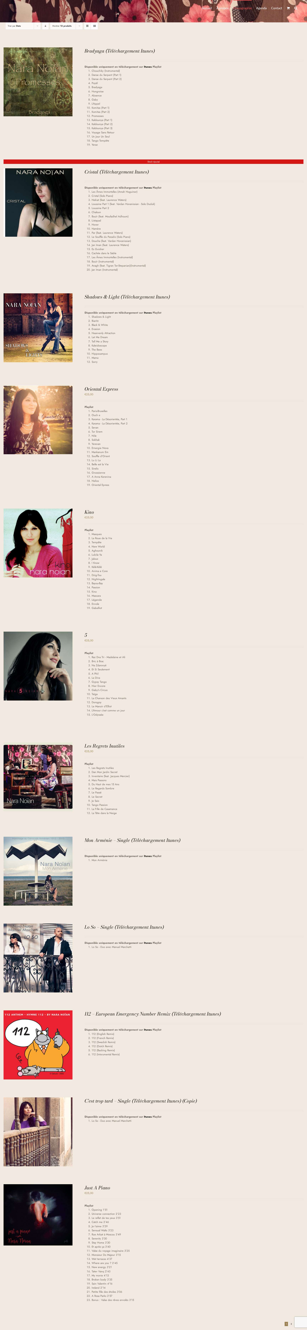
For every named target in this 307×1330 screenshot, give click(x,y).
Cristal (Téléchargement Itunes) (117, 171)
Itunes (148, 67)
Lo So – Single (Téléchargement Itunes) (124, 927)
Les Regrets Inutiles (105, 745)
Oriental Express (101, 389)
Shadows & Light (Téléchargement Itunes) (127, 296)
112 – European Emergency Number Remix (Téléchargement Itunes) (153, 1013)
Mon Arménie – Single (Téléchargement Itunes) (132, 840)
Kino (89, 512)
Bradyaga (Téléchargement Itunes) (120, 50)
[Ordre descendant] (45, 26)
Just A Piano (97, 1187)
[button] (295, 7)
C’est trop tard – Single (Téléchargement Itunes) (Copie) (141, 1100)
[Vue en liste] (94, 26)
